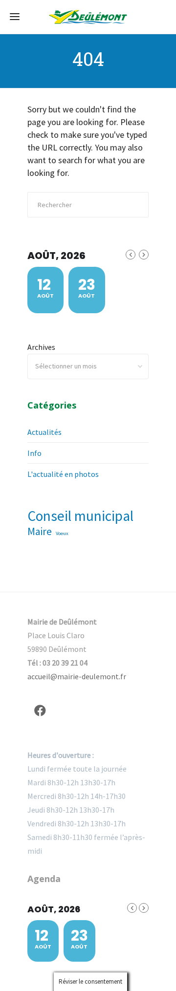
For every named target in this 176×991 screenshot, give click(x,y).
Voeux (62, 533)
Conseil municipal (80, 516)
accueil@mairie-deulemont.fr (76, 676)
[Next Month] (144, 254)
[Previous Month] (130, 254)
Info (34, 453)
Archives (41, 347)
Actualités (44, 432)
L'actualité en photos (63, 474)
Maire (39, 531)
